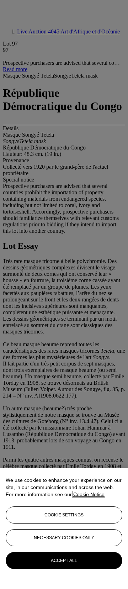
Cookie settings (64, 514)
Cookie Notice (89, 494)
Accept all (64, 560)
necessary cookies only (64, 537)
